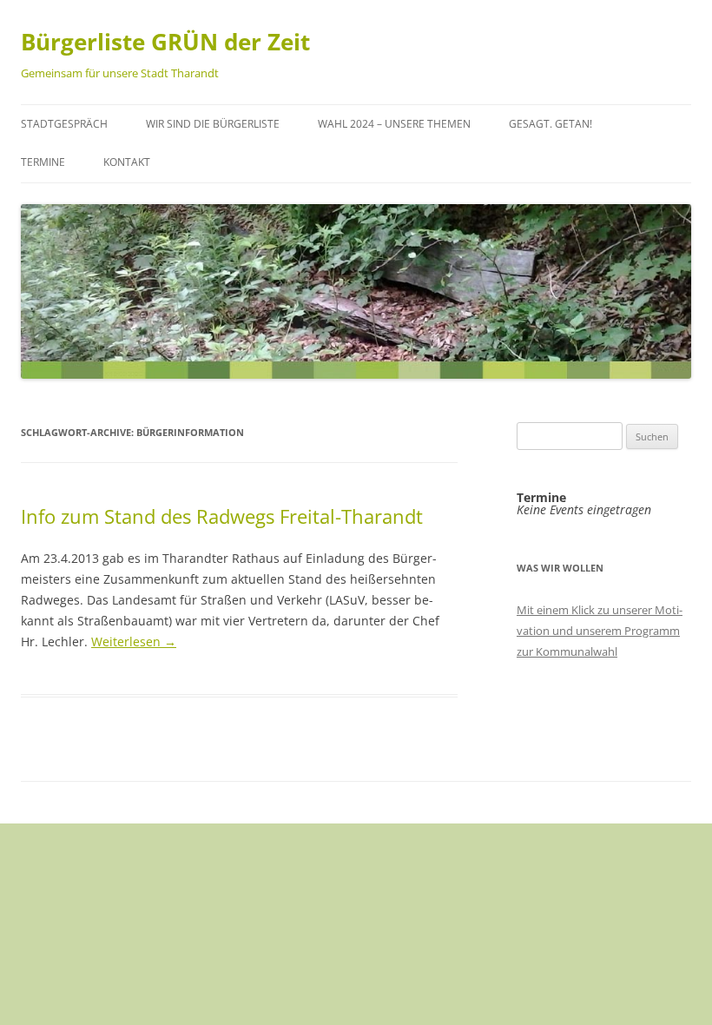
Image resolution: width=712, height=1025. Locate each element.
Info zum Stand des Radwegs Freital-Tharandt (222, 516)
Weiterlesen (133, 641)
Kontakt (126, 162)
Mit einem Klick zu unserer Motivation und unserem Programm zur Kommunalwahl (599, 630)
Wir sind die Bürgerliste (213, 123)
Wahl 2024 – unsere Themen (394, 123)
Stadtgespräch (64, 123)
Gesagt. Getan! (550, 123)
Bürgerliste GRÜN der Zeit (165, 41)
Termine (43, 162)
